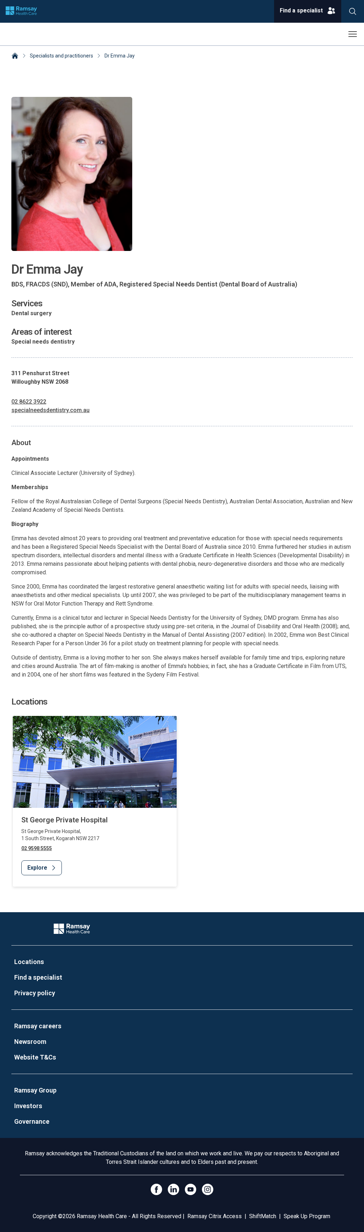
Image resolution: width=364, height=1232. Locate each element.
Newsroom (30, 1041)
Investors (28, 1106)
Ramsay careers (37, 1026)
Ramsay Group (35, 1090)
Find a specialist (38, 977)
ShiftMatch (262, 1216)
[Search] (352, 11)
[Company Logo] (72, 929)
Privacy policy (34, 993)
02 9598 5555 (36, 848)
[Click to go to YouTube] (190, 1189)
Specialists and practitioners (61, 56)
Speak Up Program (307, 1216)
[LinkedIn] (173, 1189)
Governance (31, 1121)
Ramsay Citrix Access (214, 1216)
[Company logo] (21, 11)
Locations (29, 961)
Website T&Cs (35, 1057)
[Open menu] (352, 34)
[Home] (14, 56)
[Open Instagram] (207, 1189)
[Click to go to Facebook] (156, 1189)
